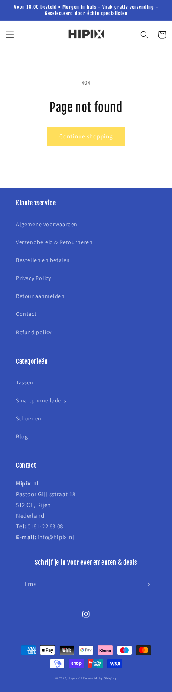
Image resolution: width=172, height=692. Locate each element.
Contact (26, 313)
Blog (22, 436)
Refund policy (34, 332)
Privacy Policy (33, 278)
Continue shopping (86, 136)
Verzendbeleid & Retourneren (54, 242)
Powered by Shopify (100, 678)
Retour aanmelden (40, 296)
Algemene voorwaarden (47, 224)
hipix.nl (75, 678)
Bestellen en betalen (43, 260)
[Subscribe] (147, 584)
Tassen (25, 382)
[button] (10, 34)
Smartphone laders (41, 400)
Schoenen (29, 418)
